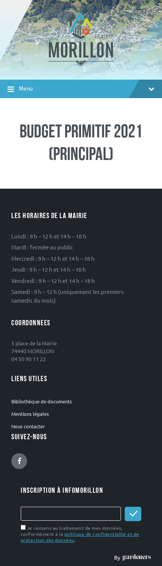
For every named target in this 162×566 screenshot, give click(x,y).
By (118, 557)
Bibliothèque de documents (41, 401)
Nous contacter (28, 426)
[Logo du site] (81, 65)
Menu (26, 88)
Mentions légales (30, 414)
